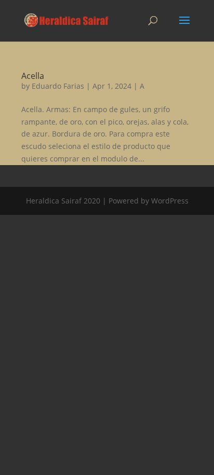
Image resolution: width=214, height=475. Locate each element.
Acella (32, 76)
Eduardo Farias (58, 86)
